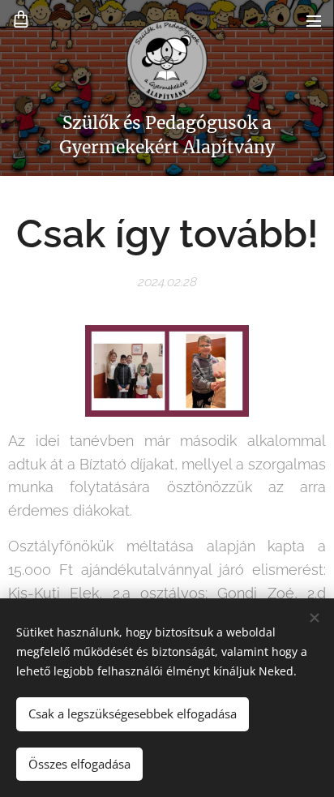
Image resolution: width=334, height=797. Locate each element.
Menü (314, 20)
